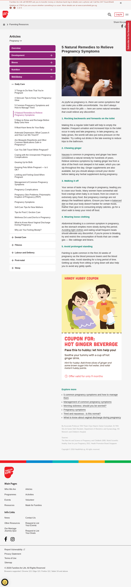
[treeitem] (32, 48)
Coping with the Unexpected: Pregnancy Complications (33, 156)
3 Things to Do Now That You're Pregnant (29, 91)
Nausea (66, 154)
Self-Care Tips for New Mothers (29, 207)
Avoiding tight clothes (72, 230)
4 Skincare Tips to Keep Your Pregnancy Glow (33, 99)
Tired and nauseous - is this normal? (82, 413)
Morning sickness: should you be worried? (85, 405)
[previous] (11, 7)
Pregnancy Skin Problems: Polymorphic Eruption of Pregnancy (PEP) (33, 196)
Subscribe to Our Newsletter (128, 36)
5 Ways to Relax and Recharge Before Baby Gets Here (32, 121)
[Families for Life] (5, 14)
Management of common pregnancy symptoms (88, 402)
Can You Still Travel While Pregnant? (31, 150)
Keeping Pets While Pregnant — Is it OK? (31, 168)
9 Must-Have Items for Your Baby (29, 127)
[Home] (4, 24)
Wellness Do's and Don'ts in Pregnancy (32, 217)
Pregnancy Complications (26, 190)
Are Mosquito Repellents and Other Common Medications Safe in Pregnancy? (30, 142)
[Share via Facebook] (122, 26)
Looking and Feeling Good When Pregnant (30, 176)
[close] (121, 3)
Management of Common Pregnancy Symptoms (31, 183)
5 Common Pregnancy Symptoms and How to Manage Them (32, 106)
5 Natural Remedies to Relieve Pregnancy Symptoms (28, 114)
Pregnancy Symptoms (25, 202)
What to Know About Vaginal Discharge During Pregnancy (32, 223)
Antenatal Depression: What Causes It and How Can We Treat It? (32, 134)
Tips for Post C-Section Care (27, 212)
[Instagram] (13, 539)
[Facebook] (6, 539)
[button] (15, 41)
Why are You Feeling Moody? (28, 230)
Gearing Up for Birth (24, 162)
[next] (14, 7)
